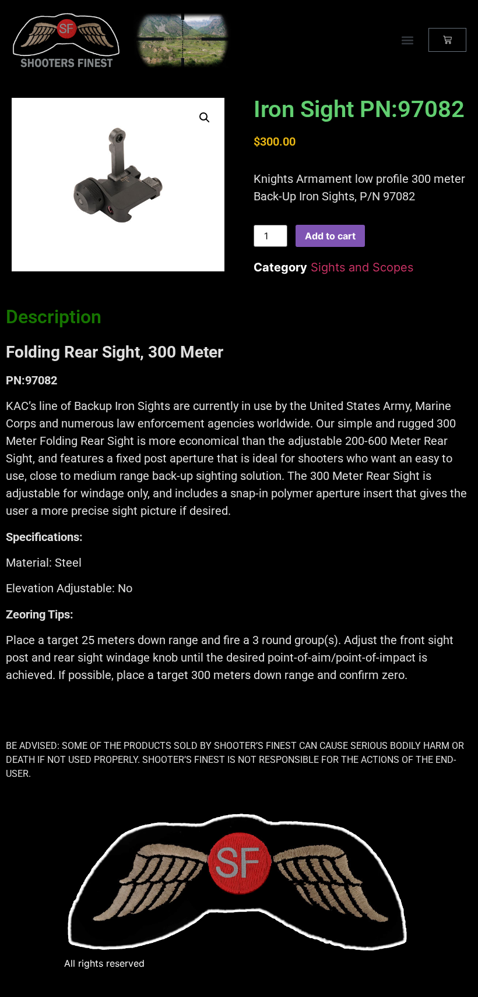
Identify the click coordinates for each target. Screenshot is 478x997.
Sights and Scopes (362, 267)
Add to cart (330, 236)
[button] (407, 40)
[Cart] (447, 40)
